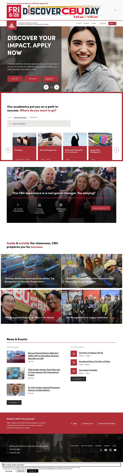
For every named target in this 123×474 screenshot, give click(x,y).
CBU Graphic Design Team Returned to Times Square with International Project (44, 372)
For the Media (87, 446)
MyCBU (104, 23)
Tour (114, 446)
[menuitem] (78, 23)
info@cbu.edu (14, 452)
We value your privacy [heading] (13, 465)
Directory (74, 446)
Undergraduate (20, 117)
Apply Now (15, 79)
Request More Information (49, 78)
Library (107, 446)
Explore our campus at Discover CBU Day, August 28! (27, 3)
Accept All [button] (32, 471)
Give (94, 23)
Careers (98, 446)
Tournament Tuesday (88, 370)
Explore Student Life (99, 208)
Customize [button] (8, 471)
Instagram (110, 450)
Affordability (33, 79)
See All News (13, 402)
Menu (111, 23)
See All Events (77, 379)
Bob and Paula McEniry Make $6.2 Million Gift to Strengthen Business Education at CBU (43, 356)
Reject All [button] (21, 471)
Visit (79, 23)
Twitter (101, 450)
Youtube (115, 450)
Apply (87, 23)
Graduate (34, 117)
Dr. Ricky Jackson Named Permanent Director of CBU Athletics (44, 388)
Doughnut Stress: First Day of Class (94, 361)
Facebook (106, 450)
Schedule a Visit (88, 423)
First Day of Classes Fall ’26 (91, 352)
